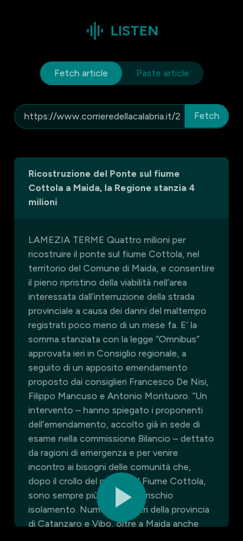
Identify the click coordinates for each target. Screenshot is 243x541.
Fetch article (81, 73)
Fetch (206, 115)
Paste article (162, 73)
